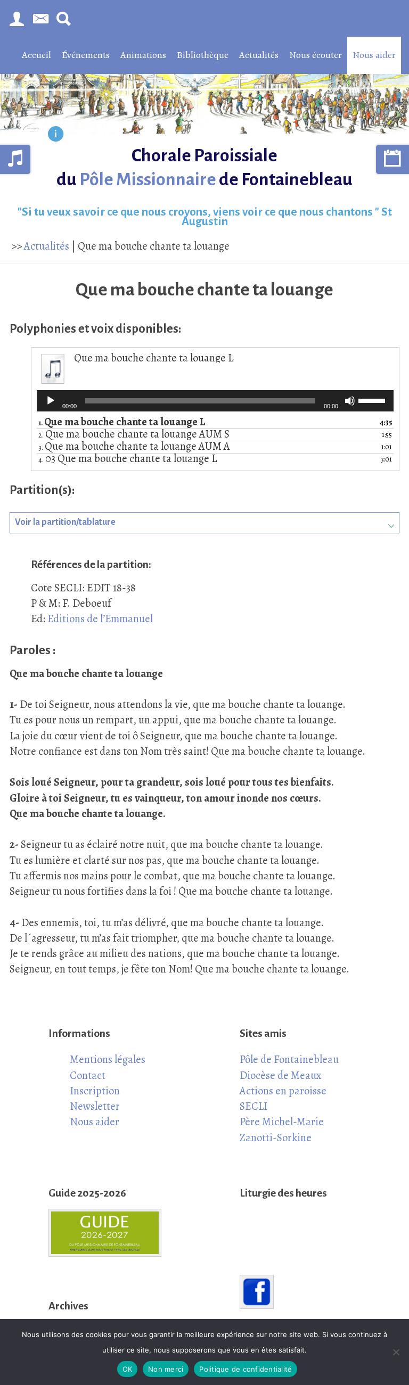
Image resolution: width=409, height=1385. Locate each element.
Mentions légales (107, 1059)
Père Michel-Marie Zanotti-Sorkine (282, 1129)
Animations (143, 54)
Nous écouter (315, 54)
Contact (87, 1075)
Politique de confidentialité (245, 1369)
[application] (215, 400)
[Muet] (350, 400)
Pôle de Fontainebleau (289, 1059)
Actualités (259, 54)
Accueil (36, 54)
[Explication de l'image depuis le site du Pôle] (55, 135)
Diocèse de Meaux (281, 1075)
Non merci (165, 1369)
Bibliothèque (202, 54)
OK (127, 1369)
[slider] (373, 399)
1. (121, 422)
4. (127, 459)
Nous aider (374, 54)
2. (134, 435)
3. (134, 447)
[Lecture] (50, 400)
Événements (86, 54)
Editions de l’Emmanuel (100, 618)
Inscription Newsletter (95, 1098)
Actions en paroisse (283, 1090)
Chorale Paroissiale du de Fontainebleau (204, 167)
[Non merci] (395, 1352)
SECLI (253, 1106)
